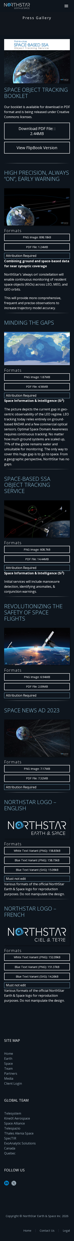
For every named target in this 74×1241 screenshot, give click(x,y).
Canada (9, 1148)
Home (8, 1053)
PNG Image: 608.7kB (37, 549)
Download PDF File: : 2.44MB (37, 131)
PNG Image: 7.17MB (37, 769)
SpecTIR (10, 1138)
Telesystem (12, 1113)
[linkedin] (6, 1184)
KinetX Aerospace (17, 1118)
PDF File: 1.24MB (37, 247)
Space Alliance (14, 1123)
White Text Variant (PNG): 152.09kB (37, 957)
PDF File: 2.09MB (37, 686)
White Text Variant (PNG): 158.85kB (37, 851)
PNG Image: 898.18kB (37, 237)
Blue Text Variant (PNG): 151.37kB (37, 967)
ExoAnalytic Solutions (20, 1143)
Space (8, 1063)
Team (8, 1068)
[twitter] (13, 1184)
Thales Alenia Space (19, 1133)
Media (8, 1078)
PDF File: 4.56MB (37, 386)
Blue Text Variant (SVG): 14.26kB (37, 976)
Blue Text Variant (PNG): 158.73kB (37, 860)
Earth (8, 1058)
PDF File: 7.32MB (37, 778)
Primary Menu (66, 6)
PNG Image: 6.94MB (37, 677)
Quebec (9, 1153)
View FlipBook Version (37, 147)
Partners (10, 1073)
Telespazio (12, 1128)
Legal (66, 1230)
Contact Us (47, 1230)
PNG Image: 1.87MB (37, 377)
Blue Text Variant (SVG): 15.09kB (37, 870)
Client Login (13, 1083)
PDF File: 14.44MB (37, 559)
